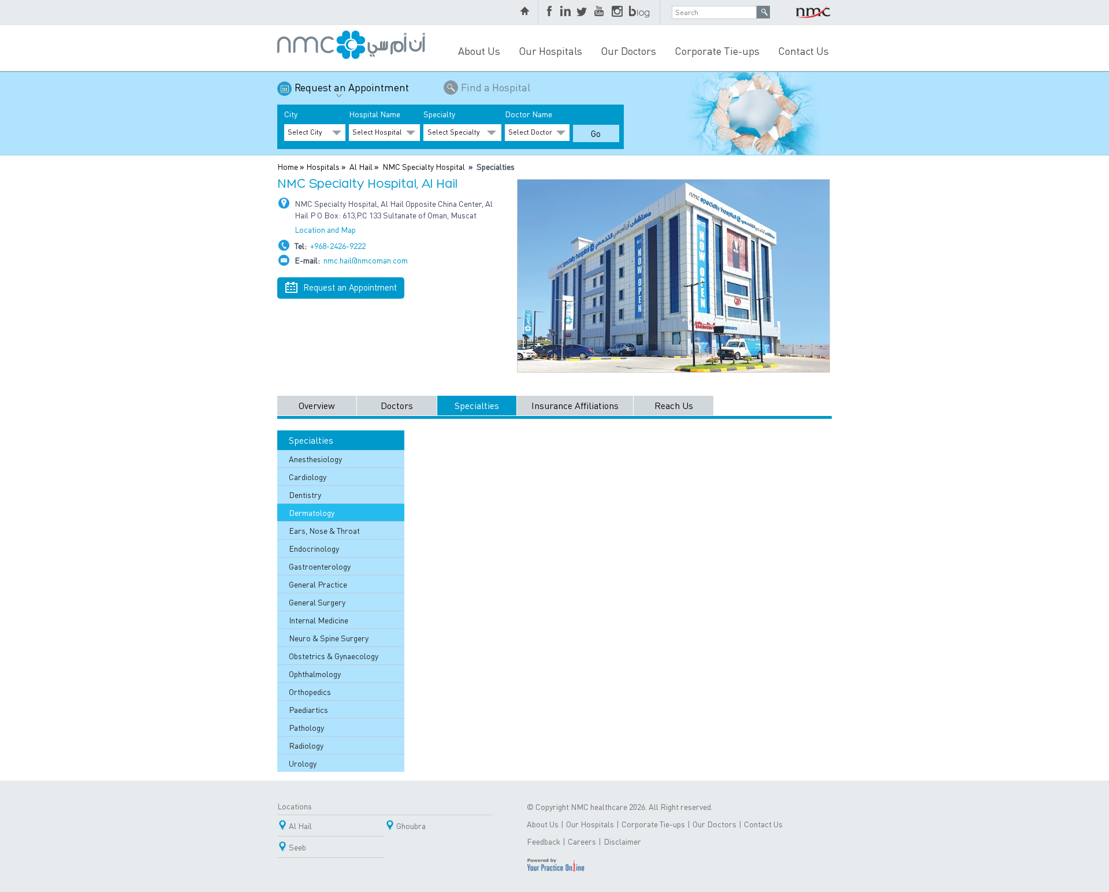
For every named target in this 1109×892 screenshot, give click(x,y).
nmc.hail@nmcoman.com (365, 260)
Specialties (477, 405)
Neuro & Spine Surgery (329, 638)
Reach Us (673, 405)
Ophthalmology (315, 673)
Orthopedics (310, 691)
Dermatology (311, 512)
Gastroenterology (320, 566)
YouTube (600, 12)
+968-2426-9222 (338, 245)
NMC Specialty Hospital (423, 166)
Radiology (306, 745)
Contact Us (803, 50)
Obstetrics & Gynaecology (333, 656)
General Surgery (317, 602)
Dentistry (305, 494)
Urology (303, 763)
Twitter (583, 12)
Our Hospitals (550, 50)
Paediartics (308, 709)
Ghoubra (411, 825)
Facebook (550, 12)
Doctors (397, 405)
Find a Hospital (495, 87)
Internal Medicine (318, 620)
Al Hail (361, 166)
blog (640, 12)
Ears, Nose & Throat (324, 530)
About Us (479, 50)
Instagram (617, 12)
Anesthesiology (315, 459)
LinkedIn (565, 12)
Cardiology (307, 476)
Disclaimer (622, 841)
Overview (317, 405)
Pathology (306, 727)
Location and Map (325, 229)
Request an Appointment (352, 87)
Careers (582, 841)
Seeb (297, 847)
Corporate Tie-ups (717, 50)
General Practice (318, 584)
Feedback (543, 841)
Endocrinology (314, 548)
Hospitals (323, 166)
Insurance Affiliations (575, 405)
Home (287, 166)
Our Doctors (628, 50)
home (526, 12)
